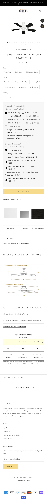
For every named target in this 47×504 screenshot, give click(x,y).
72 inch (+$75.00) (14, 126)
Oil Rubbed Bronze (32, 72)
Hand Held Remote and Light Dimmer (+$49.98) (21, 167)
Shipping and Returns (13, 378)
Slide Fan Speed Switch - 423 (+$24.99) (22, 157)
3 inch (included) (14, 112)
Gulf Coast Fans (23, 50)
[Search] (40, 11)
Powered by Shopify (23, 480)
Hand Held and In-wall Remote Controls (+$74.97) (21, 179)
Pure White (7, 72)
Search (5, 428)
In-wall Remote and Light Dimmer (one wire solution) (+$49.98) (22, 173)
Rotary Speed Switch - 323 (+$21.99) (21, 153)
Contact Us (6, 431)
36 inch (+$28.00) (33, 119)
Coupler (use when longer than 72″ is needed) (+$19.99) (20, 131)
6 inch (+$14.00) (31, 112)
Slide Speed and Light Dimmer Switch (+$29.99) (21, 161)
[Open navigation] (3, 11)
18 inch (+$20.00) (32, 116)
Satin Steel (18, 72)
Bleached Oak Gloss (21, 82)
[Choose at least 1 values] (14, 109)
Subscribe (10, 466)
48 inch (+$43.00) (14, 123)
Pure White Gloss (9, 87)
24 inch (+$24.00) (14, 119)
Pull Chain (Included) (15, 150)
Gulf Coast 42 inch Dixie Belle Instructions (14, 327)
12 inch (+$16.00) (14, 116)
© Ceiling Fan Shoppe (23, 477)
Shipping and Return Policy (11, 435)
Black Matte (7, 82)
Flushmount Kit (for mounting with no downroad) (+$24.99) (20, 137)
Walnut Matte (34, 87)
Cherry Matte (36, 82)
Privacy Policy (7, 439)
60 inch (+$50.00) (33, 123)
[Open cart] (44, 11)
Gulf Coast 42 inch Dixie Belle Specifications (15, 314)
